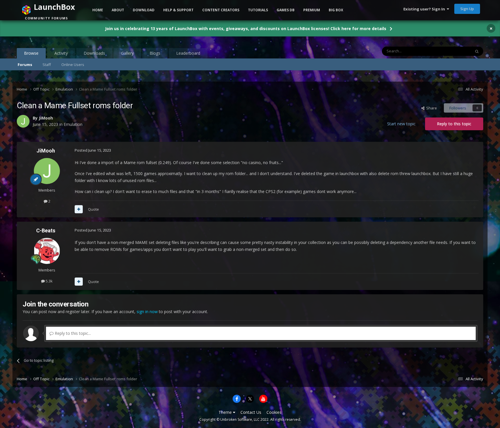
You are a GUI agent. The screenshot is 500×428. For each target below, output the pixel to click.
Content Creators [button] (220, 10)
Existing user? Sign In (425, 9)
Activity (61, 53)
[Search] (476, 51)
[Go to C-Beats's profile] (47, 251)
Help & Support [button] (178, 10)
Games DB (286, 10)
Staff (47, 64)
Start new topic (401, 123)
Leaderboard (188, 53)
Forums (25, 64)
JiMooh (45, 151)
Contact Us (250, 412)
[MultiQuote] (79, 209)
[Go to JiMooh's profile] (47, 171)
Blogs (155, 53)
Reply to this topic (454, 123)
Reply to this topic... (72, 333)
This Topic (454, 51)
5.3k (49, 281)
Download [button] (144, 10)
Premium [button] (311, 10)
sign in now (147, 311)
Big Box (336, 10)
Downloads (94, 53)
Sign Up (467, 8)
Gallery (127, 53)
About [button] (118, 10)
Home (97, 10)
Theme (225, 412)
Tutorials (258, 10)
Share (430, 108)
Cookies (274, 412)
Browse (31, 53)
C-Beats (45, 230)
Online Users (72, 64)
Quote (93, 209)
